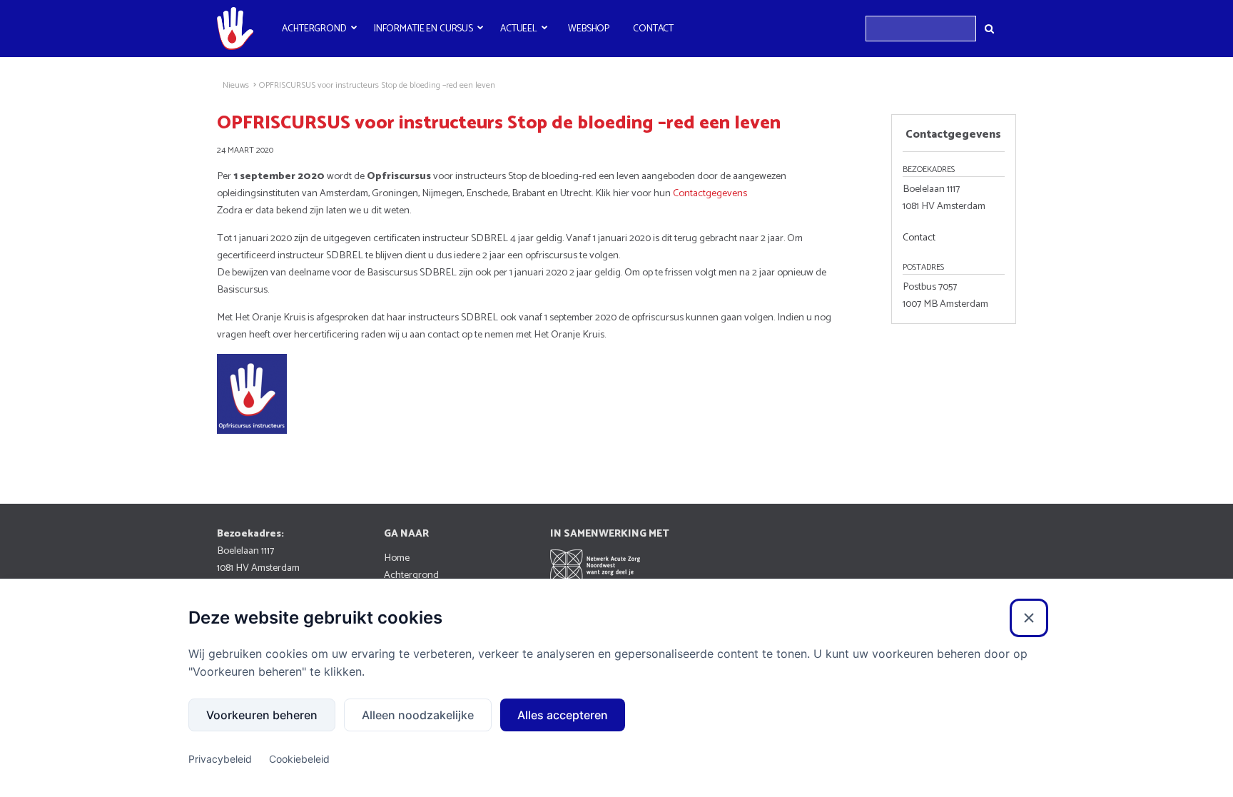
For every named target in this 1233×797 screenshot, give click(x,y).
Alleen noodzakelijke (418, 715)
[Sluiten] (1029, 618)
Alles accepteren (562, 715)
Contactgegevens (711, 193)
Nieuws (236, 85)
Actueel (518, 28)
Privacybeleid (220, 759)
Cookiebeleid (299, 759)
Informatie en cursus (423, 28)
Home (397, 558)
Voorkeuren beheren (262, 715)
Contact (653, 28)
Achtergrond (314, 28)
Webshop (588, 28)
